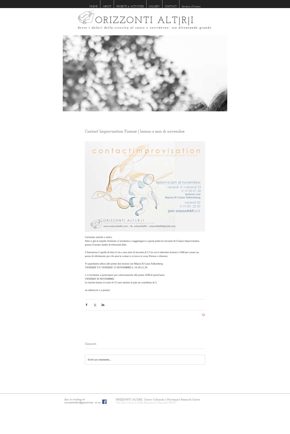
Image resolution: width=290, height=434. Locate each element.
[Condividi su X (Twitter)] (94, 304)
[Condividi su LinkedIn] (103, 304)
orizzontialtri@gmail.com (78, 402)
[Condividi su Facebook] (86, 304)
